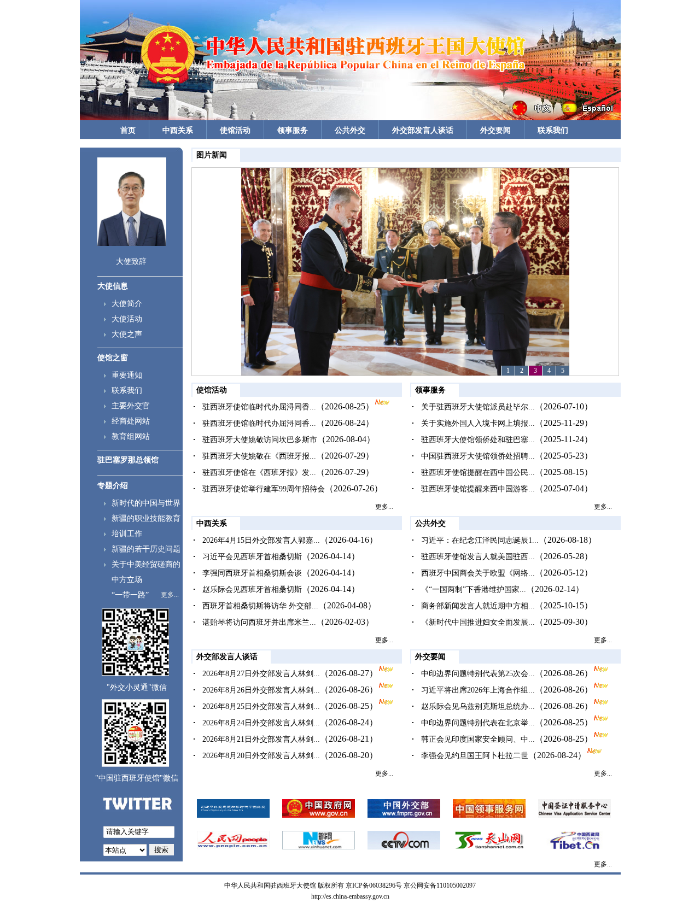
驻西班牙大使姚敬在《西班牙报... (259, 456)
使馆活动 (235, 130)
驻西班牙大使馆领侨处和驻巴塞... (478, 440)
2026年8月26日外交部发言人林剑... (261, 690)
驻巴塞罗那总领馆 (128, 460)
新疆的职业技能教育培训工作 (146, 526)
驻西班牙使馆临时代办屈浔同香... (259, 407)
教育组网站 (131, 436)
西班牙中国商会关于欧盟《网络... (478, 573)
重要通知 (127, 375)
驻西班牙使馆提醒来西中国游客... (478, 489)
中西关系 (177, 130)
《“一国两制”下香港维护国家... (473, 589)
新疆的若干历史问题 (146, 549)
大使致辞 (131, 261)
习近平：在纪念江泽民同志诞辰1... (480, 540)
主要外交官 (131, 406)
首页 (128, 130)
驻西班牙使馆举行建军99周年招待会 (263, 489)
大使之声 (127, 334)
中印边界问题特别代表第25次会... (478, 674)
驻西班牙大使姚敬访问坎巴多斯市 (259, 440)
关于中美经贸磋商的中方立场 (146, 572)
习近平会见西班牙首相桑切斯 (252, 557)
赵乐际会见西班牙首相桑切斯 (252, 589)
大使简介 (127, 304)
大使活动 (127, 319)
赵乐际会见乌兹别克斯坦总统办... (478, 706)
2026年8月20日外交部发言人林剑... (261, 756)
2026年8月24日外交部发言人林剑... (261, 723)
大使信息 (112, 286)
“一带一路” (130, 595)
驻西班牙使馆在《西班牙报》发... (259, 472)
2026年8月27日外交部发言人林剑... (261, 674)
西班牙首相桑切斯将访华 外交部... (260, 606)
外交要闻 (495, 130)
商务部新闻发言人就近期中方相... (478, 606)
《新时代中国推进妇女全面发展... (478, 622)
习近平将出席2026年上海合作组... (478, 690)
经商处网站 (131, 421)
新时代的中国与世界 (146, 503)
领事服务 (292, 130)
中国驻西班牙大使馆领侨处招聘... (478, 456)
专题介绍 (112, 486)
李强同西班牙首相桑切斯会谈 (252, 573)
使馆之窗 (112, 358)
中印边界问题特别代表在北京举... (478, 723)
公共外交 (350, 130)
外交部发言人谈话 (422, 130)
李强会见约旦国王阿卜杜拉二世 (474, 756)
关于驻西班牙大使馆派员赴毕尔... (478, 407)
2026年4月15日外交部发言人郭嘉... (261, 540)
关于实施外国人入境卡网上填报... (478, 423)
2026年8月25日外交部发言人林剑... (261, 706)
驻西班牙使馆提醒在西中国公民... (478, 472)
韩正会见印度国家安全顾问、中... (478, 739)
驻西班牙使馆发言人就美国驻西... (478, 557)
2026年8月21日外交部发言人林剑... (261, 739)
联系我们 (553, 130)
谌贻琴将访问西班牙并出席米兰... (259, 622)
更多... (170, 595)
